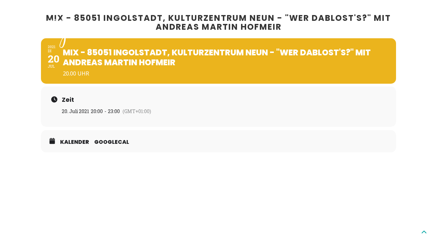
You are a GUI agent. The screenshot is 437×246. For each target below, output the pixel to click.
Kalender (74, 142)
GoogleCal (111, 142)
